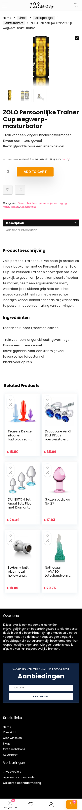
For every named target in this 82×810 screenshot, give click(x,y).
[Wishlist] (30, 804)
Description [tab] (15, 223)
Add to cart (35, 172)
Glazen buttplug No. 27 (57, 501)
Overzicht (10, 732)
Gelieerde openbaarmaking (22, 783)
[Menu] (5, 5)
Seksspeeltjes (44, 18)
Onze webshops (14, 749)
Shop (22, 18)
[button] (77, 38)
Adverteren (11, 755)
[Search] (76, 5)
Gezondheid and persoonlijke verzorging (42, 203)
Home (7, 18)
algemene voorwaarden (19, 777)
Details (64, 159)
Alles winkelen (12, 738)
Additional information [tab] (21, 230)
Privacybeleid (12, 772)
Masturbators (14, 23)
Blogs (6, 744)
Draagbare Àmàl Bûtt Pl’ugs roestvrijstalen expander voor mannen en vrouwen (58, 441)
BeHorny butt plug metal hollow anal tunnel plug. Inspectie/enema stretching (20, 577)
